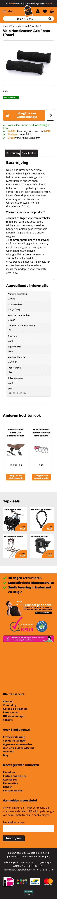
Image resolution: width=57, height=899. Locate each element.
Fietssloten (9, 772)
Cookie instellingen (14, 740)
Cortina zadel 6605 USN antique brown (15, 433)
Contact (8, 719)
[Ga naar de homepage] (28, 11)
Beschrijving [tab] (13, 153)
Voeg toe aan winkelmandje (27, 115)
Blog (5, 755)
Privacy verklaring (14, 737)
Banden (7, 787)
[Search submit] (51, 18)
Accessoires (10, 779)
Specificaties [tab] (29, 153)
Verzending (10, 705)
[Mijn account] (38, 11)
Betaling (8, 701)
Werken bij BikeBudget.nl (18, 748)
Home (6, 26)
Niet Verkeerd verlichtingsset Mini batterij (41, 433)
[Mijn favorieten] (45, 11)
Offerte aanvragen (14, 716)
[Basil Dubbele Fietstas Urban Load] (42, 519)
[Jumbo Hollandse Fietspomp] (42, 546)
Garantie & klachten (15, 708)
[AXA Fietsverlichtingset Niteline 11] (15, 519)
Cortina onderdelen (15, 776)
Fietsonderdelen (13, 790)
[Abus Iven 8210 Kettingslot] (15, 546)
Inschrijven (14, 838)
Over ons (8, 751)
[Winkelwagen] (52, 11)
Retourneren (11, 712)
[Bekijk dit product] (16, 449)
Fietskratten (10, 783)
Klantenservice (13, 694)
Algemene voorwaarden (17, 744)
